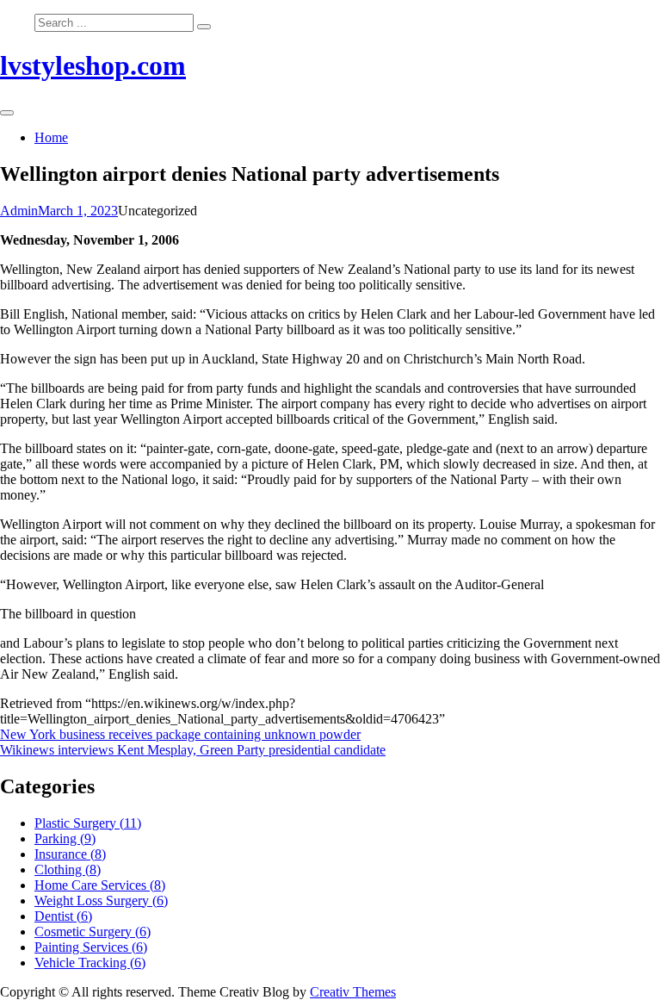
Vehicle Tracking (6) (89, 962)
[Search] (204, 26)
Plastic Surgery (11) (87, 823)
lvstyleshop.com (93, 65)
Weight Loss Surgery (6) (101, 900)
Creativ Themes (353, 991)
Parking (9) (65, 838)
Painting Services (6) (90, 947)
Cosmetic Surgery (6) (92, 931)
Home (51, 137)
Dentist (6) (63, 916)
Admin (19, 210)
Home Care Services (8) (99, 885)
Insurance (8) (70, 854)
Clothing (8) (67, 869)
